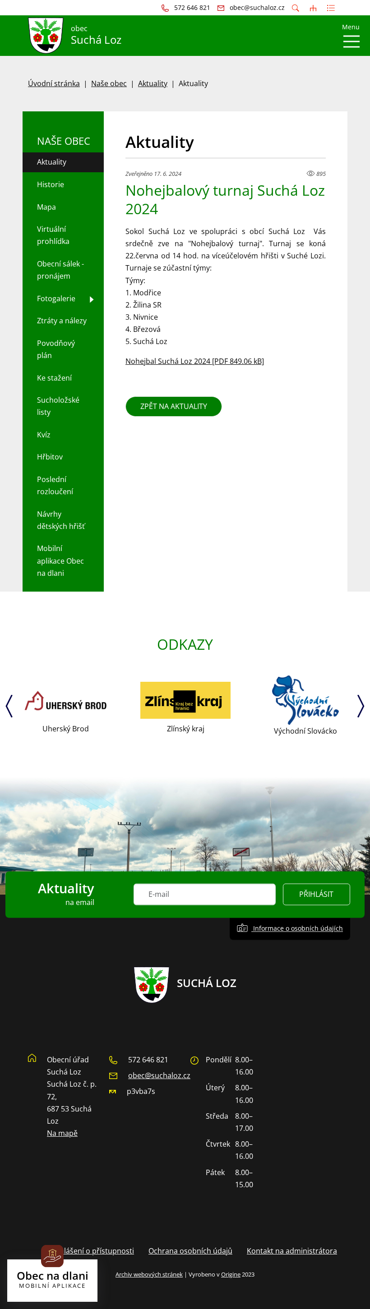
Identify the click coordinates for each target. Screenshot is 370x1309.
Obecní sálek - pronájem (60, 270)
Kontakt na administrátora (292, 1251)
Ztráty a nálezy (62, 321)
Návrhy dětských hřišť (61, 520)
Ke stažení (54, 378)
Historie (50, 184)
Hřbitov (50, 457)
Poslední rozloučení (55, 485)
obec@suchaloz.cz (159, 1075)
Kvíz (44, 435)
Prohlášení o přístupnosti (90, 1251)
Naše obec (109, 83)
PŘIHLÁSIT (316, 895)
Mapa (46, 207)
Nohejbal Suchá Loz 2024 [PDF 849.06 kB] (194, 361)
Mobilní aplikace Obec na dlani (60, 560)
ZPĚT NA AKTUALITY (173, 406)
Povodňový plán (56, 349)
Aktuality (152, 83)
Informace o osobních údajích (297, 928)
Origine (230, 1274)
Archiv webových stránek (149, 1274)
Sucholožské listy (58, 406)
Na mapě (62, 1133)
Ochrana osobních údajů (190, 1251)
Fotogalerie (56, 298)
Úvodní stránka (54, 83)
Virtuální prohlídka (53, 235)
